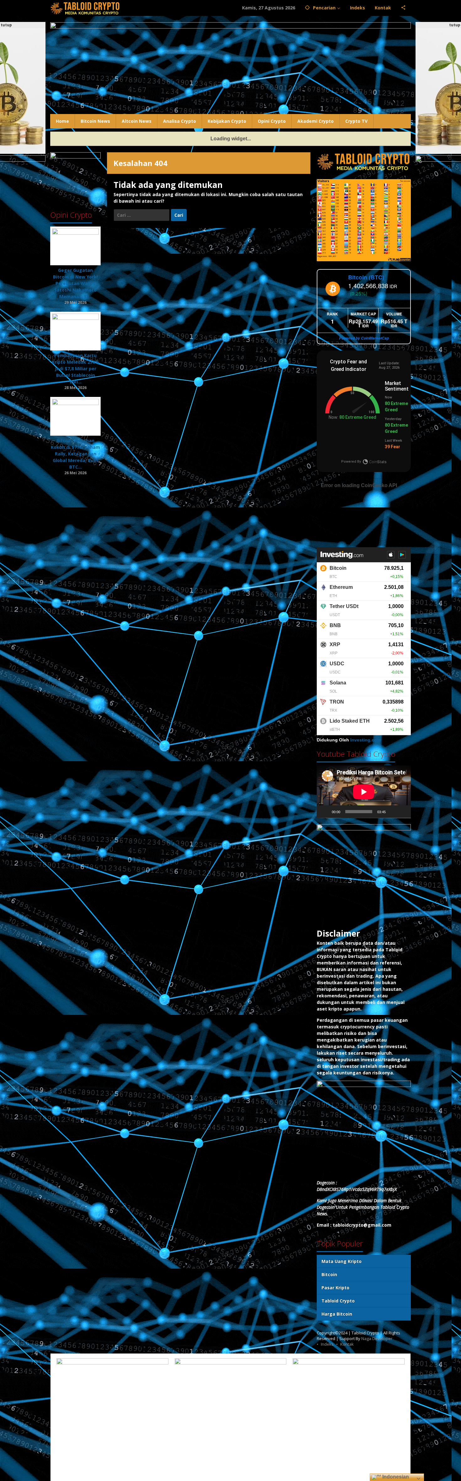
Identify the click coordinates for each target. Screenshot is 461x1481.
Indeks (327, 1344)
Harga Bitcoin (336, 1314)
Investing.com (365, 739)
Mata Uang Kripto (341, 1261)
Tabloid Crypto (338, 1301)
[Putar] (325, 811)
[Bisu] (392, 811)
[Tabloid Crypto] (85, 8)
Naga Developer (376, 1338)
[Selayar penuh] (403, 811)
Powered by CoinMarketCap (364, 338)
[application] (364, 791)
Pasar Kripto (335, 1288)
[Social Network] (403, 8)
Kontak (347, 1344)
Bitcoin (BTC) (366, 277)
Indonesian (395, 1476)
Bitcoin (329, 1274)
